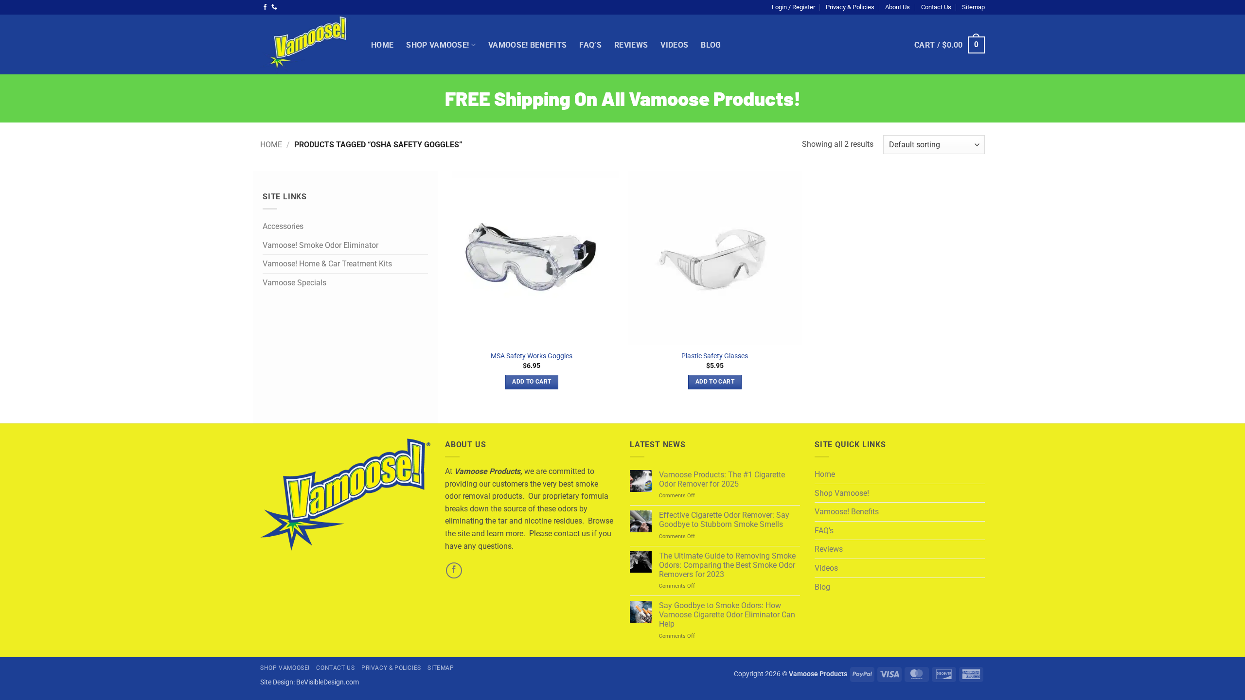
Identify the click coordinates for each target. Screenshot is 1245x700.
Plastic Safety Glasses (714, 356)
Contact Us (936, 7)
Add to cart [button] (531, 381)
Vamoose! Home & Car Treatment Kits (327, 264)
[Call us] (274, 7)
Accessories (283, 226)
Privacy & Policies (850, 7)
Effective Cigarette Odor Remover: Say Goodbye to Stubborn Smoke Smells (724, 519)
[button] (793, 7)
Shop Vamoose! (437, 45)
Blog (711, 45)
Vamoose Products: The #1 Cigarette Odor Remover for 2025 (722, 479)
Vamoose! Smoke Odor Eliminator (320, 245)
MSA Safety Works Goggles (531, 356)
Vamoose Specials (294, 282)
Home (382, 45)
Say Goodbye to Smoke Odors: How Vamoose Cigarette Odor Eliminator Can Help (727, 615)
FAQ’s (590, 45)
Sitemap (973, 7)
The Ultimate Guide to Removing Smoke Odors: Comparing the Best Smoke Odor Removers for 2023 (727, 565)
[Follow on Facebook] (265, 7)
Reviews (631, 45)
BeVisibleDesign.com (327, 682)
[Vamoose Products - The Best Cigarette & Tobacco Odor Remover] (308, 44)
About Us (897, 7)
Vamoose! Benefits (527, 45)
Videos (674, 45)
